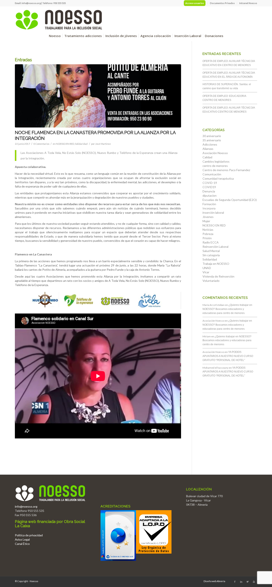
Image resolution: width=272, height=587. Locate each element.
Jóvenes (208, 217)
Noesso (34, 581)
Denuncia (209, 191)
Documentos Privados (222, 3)
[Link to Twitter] (247, 581)
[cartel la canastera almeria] (98, 95)
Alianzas (208, 148)
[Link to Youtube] (254, 581)
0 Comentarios (41, 143)
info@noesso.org (31, 3)
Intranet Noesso (248, 3)
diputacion (210, 195)
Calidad (207, 157)
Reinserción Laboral (215, 246)
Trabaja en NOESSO (216, 263)
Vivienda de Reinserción (218, 276)
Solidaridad (81, 143)
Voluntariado (211, 280)
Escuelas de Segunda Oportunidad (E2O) (230, 200)
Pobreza (208, 234)
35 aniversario (212, 140)
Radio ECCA (211, 242)
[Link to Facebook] (235, 581)
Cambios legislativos (216, 161)
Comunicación (212, 174)
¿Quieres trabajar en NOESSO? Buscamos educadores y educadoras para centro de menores (227, 309)
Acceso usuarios (194, 3)
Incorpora (209, 208)
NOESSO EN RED (65, 143)
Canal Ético (22, 543)
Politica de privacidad (29, 535)
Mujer (206, 221)
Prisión (207, 238)
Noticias (208, 229)
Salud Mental (211, 251)
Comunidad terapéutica (218, 178)
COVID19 (209, 187)
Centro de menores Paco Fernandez (226, 170)
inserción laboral (213, 212)
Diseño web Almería (214, 581)
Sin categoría (211, 255)
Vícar (206, 272)
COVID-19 (210, 183)
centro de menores (215, 166)
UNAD (207, 268)
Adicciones (210, 144)
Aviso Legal (22, 539)
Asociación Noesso (215, 153)
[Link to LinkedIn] (241, 581)
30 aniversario (212, 136)
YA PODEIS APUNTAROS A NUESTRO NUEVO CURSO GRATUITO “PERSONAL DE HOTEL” (228, 356)
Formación (209, 204)
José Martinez (103, 143)
